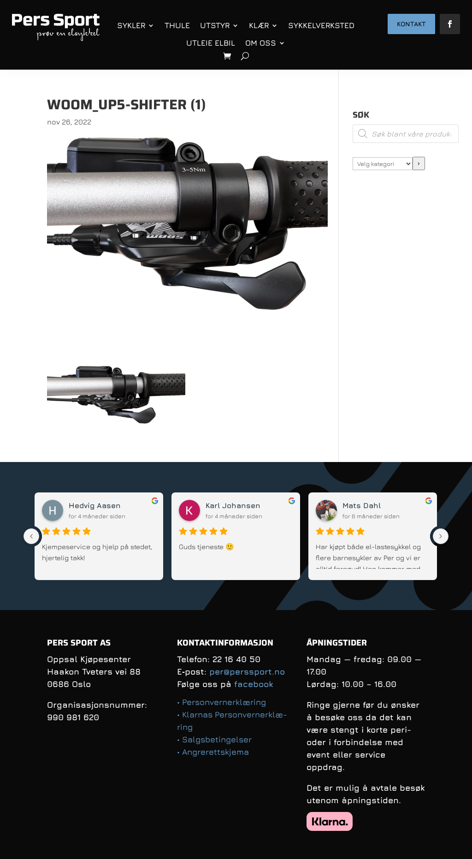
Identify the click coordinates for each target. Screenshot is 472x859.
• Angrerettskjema (213, 752)
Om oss (260, 42)
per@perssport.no (247, 671)
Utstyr (215, 25)
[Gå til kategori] (419, 163)
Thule (177, 25)
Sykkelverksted (321, 25)
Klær (259, 25)
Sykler (131, 25)
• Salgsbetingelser (214, 739)
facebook (253, 684)
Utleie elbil (210, 42)
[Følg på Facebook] (450, 24)
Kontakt (411, 24)
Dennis (128, 505)
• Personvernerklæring (221, 702)
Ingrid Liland (276, 505)
